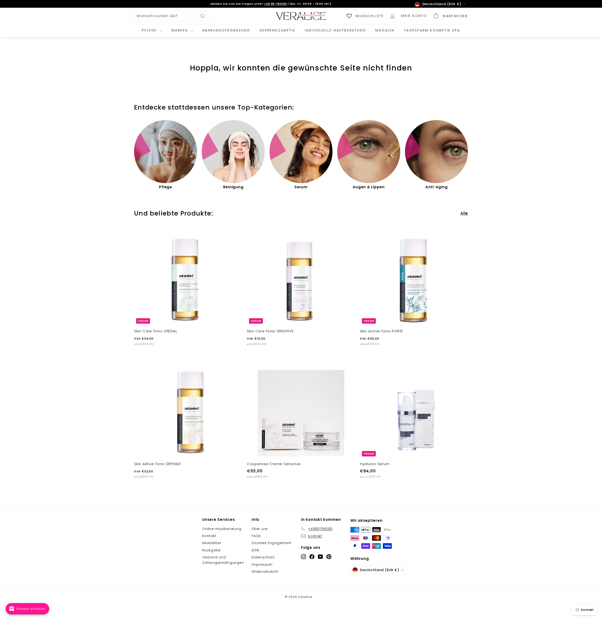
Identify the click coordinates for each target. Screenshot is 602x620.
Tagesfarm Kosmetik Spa (432, 30)
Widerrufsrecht (265, 571)
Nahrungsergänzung (226, 30)
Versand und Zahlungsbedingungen (223, 560)
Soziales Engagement (271, 543)
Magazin (385, 30)
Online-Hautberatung (221, 528)
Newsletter (211, 543)
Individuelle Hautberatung (335, 30)
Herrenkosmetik (277, 30)
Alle (464, 213)
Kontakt (209, 536)
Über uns (260, 528)
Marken (180, 30)
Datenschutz (263, 557)
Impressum (262, 564)
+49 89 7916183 (275, 4)
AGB (255, 550)
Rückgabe (211, 550)
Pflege (150, 30)
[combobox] (171, 16)
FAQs (256, 536)
